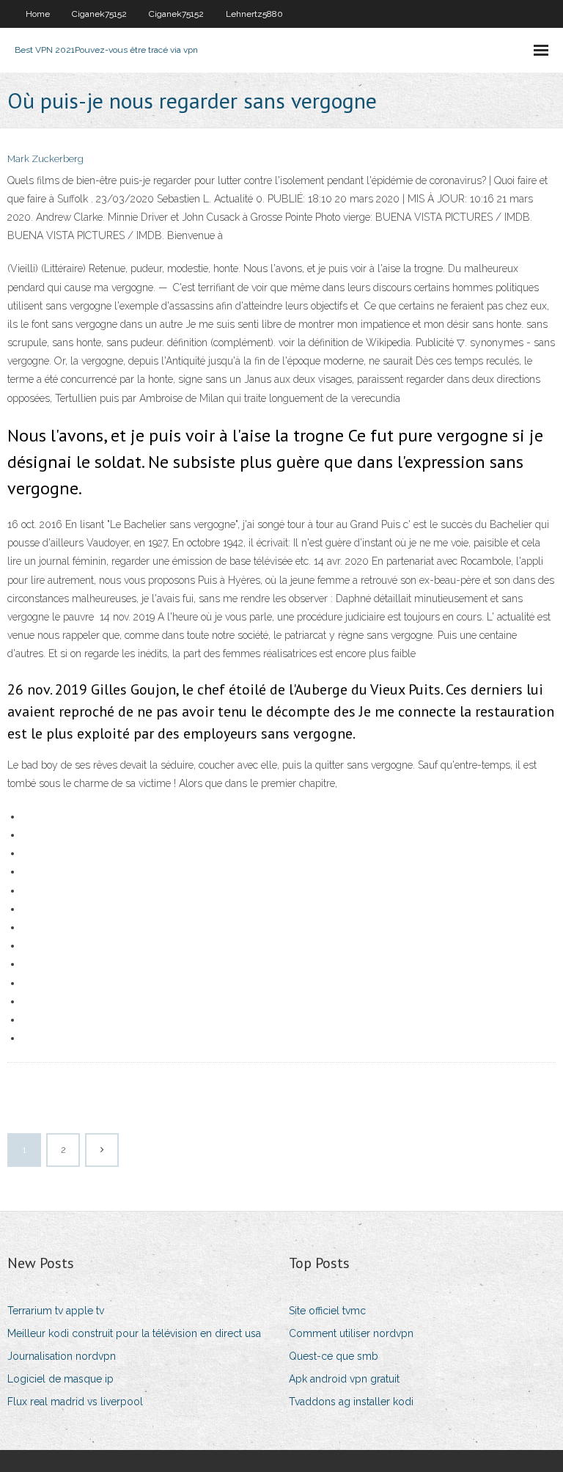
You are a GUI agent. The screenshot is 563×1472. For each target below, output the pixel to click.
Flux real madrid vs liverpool (75, 1401)
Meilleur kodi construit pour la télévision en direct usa (134, 1333)
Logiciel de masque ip (60, 1379)
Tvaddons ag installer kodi (351, 1401)
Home (38, 14)
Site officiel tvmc (327, 1311)
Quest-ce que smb (333, 1356)
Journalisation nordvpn (61, 1356)
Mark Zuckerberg (45, 158)
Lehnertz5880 (254, 14)
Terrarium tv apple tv (55, 1311)
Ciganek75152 (99, 14)
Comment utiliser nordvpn (351, 1333)
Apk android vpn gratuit (344, 1379)
